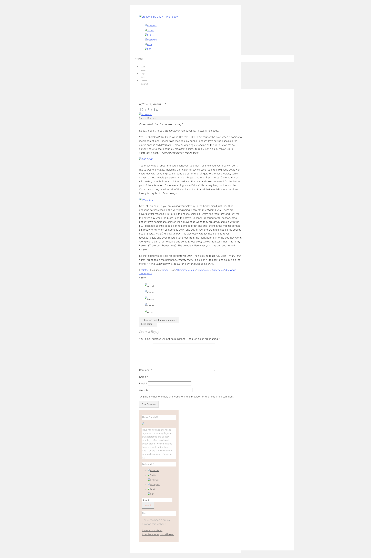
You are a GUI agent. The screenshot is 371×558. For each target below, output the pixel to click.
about (143, 70)
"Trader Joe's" (203, 270)
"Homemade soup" (185, 270)
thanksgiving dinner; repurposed (160, 320)
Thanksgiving (145, 273)
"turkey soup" (218, 270)
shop (143, 77)
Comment (145, 370)
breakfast (231, 270)
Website (143, 390)
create (165, 270)
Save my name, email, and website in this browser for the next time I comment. (188, 396)
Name (143, 376)
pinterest (144, 84)
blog (142, 73)
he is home (146, 324)
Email (143, 383)
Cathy (145, 270)
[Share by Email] (149, 312)
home (143, 66)
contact (144, 80)
